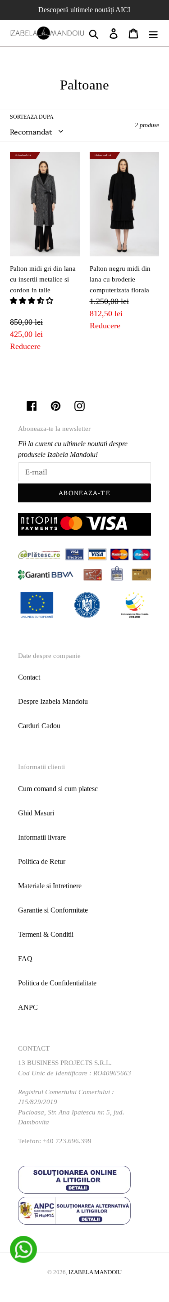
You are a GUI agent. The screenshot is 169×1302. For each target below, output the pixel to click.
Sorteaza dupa (32, 117)
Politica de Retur (41, 861)
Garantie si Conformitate (53, 910)
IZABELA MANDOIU (95, 1272)
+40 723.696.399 (67, 1141)
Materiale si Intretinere (50, 886)
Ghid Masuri (36, 813)
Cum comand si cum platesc (58, 788)
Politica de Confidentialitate (57, 983)
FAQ (25, 958)
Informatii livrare (42, 837)
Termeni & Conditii (45, 934)
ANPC (28, 1007)
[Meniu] (153, 33)
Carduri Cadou (39, 725)
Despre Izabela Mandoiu (53, 701)
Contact (29, 677)
